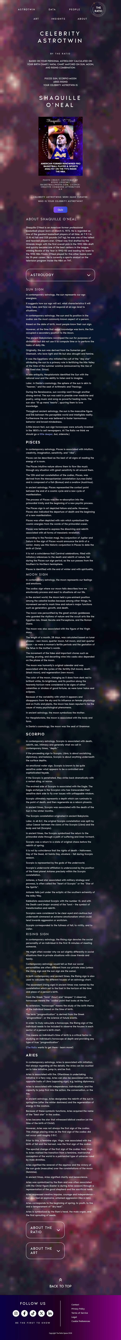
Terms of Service (79, 1313)
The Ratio (32, 1047)
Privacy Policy (78, 1308)
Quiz (60, 209)
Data (52, 9)
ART (36, 18)
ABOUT (82, 18)
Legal (74, 1317)
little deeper (46, 434)
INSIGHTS (58, 18)
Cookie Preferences (80, 1321)
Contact (75, 1304)
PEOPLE (74, 9)
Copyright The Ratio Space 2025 (60, 1333)
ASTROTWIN (26, 9)
